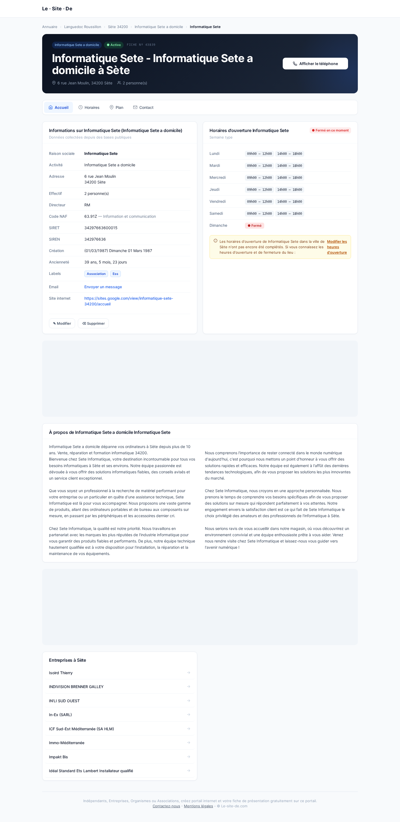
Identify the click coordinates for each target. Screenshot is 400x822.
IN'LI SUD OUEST (64, 700)
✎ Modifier (62, 323)
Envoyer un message (103, 286)
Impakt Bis (58, 756)
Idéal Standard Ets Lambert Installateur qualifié (91, 770)
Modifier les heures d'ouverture (337, 246)
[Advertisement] (200, 379)
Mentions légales (198, 806)
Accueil (62, 107)
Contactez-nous (166, 806)
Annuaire (49, 26)
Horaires (92, 107)
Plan (119, 107)
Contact (146, 107)
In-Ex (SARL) (60, 714)
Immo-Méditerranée (66, 742)
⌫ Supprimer (93, 323)
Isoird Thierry (61, 672)
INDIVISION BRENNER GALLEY (76, 686)
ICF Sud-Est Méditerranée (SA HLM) (81, 728)
